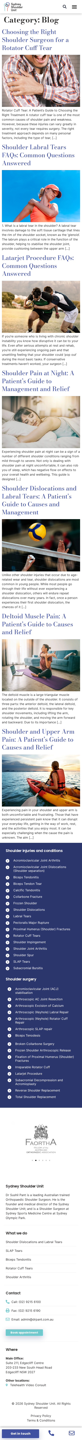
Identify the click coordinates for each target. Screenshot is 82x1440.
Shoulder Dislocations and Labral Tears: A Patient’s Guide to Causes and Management (39, 500)
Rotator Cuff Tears (26, 935)
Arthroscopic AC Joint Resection (39, 999)
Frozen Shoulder (25, 903)
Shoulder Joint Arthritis (30, 948)
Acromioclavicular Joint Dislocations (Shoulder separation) (39, 869)
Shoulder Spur (23, 955)
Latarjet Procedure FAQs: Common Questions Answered (38, 265)
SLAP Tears (21, 961)
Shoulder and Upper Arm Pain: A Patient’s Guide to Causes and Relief (38, 739)
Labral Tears (22, 916)
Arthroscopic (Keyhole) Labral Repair (42, 1012)
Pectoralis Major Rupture (31, 923)
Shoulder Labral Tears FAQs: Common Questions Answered (38, 155)
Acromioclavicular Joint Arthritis (36, 860)
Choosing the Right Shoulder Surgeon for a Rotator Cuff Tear (35, 39)
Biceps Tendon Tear (27, 884)
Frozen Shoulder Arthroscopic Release (43, 1050)
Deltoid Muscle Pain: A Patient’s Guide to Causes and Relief (37, 624)
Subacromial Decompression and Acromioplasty (39, 1082)
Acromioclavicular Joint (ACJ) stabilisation (37, 991)
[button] (74, 7)
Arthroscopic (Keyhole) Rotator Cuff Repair (41, 1020)
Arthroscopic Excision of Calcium (39, 1006)
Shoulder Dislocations (29, 910)
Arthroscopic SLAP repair (33, 1029)
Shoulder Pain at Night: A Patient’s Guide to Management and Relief (38, 381)
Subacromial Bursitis (28, 968)
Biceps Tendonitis (26, 877)
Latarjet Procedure (28, 1073)
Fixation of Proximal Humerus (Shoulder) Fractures (44, 1058)
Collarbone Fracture (27, 897)
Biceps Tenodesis (27, 1035)
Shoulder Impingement (29, 942)
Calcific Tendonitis (26, 890)
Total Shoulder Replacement (35, 1097)
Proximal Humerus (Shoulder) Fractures (41, 929)
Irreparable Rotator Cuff (32, 1067)
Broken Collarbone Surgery (34, 1044)
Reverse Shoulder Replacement (37, 1090)
